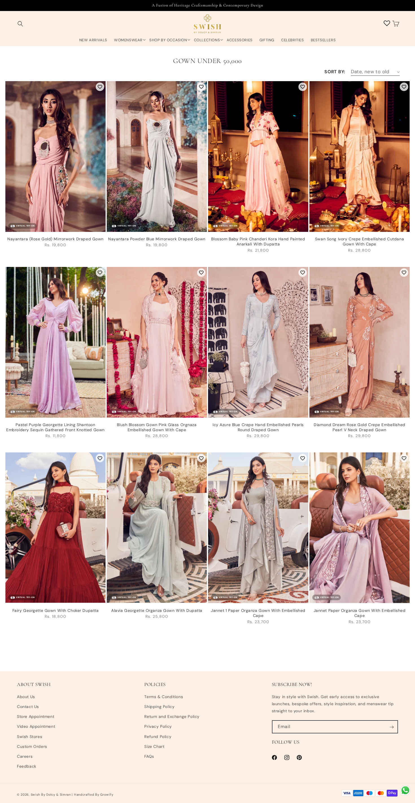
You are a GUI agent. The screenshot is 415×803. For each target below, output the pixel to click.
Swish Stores (29, 736)
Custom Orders (32, 746)
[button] (20, 23)
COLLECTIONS (207, 40)
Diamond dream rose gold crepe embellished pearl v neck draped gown (359, 427)
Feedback (26, 766)
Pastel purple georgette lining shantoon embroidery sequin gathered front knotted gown (55, 427)
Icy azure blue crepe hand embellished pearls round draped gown (258, 427)
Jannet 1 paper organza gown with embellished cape (258, 613)
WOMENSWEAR (128, 40)
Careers (24, 756)
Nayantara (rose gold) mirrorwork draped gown (55, 238)
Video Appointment (36, 726)
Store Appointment (35, 716)
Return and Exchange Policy (172, 716)
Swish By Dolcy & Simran (51, 794)
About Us (26, 696)
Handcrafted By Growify (93, 794)
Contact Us (28, 706)
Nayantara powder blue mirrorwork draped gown (157, 238)
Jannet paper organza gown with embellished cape (360, 613)
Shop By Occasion (168, 40)
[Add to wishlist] (100, 87)
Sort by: (334, 72)
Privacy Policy (158, 726)
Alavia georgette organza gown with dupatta (156, 610)
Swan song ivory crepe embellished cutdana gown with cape (359, 241)
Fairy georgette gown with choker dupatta (55, 610)
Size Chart (154, 746)
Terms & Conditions (163, 696)
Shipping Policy (159, 706)
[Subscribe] (391, 727)
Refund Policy (157, 736)
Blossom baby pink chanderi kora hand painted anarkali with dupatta (258, 241)
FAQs (149, 756)
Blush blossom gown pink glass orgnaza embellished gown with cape (156, 427)
